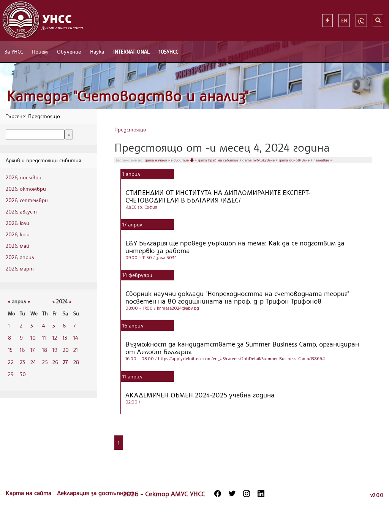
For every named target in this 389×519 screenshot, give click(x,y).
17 (32, 350)
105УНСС (168, 51)
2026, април (20, 257)
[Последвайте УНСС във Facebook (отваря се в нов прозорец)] (218, 493)
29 (11, 374)
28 (76, 362)
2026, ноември (23, 177)
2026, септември (27, 200)
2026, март (20, 268)
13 (65, 337)
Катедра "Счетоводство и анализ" (128, 95)
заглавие (322, 160)
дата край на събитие (218, 160)
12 (54, 337)
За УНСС (14, 51)
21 (75, 350)
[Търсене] (378, 20)
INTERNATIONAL (131, 51)
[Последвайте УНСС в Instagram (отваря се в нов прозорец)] (246, 493)
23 (22, 362)
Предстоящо (130, 129)
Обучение (69, 51)
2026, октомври (26, 188)
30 (23, 374)
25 (45, 362)
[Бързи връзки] (327, 20)
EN (344, 20)
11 (44, 337)
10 (33, 337)
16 (22, 350)
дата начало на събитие (167, 160)
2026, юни (18, 234)
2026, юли (17, 223)
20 (66, 350)
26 (55, 362)
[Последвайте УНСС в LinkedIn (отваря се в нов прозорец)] (261, 493)
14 (75, 337)
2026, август (21, 211)
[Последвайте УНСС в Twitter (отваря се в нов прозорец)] (232, 493)
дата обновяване (295, 160)
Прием (40, 51)
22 (11, 362)
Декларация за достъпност (95, 493)
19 (54, 350)
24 (33, 362)
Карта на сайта (29, 493)
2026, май (17, 245)
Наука (97, 51)
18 (44, 350)
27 (65, 362)
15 (10, 350)
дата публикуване (259, 160)
